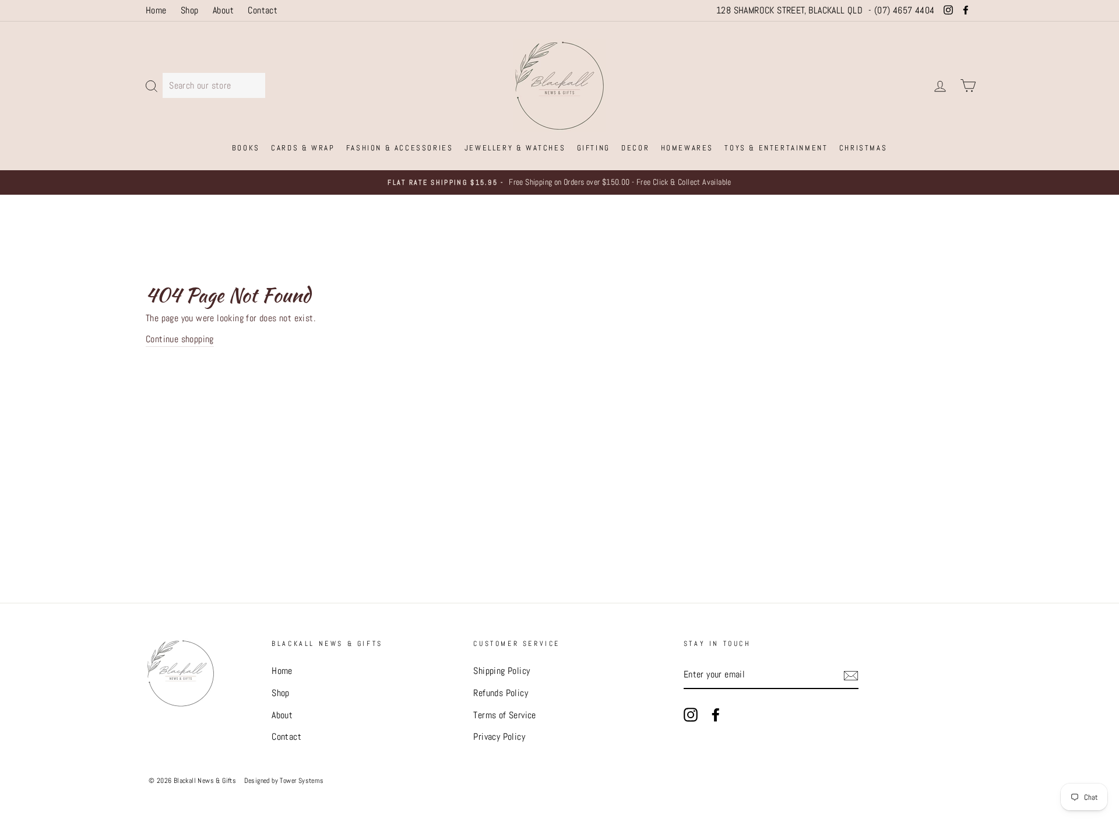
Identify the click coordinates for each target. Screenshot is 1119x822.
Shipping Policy (501, 671)
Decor (635, 148)
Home (156, 10)
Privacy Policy (499, 736)
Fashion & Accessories (399, 148)
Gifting (593, 148)
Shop (190, 10)
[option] (559, 182)
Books (246, 148)
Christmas (863, 148)
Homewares (687, 148)
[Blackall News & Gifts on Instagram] (691, 714)
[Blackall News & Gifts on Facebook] (716, 714)
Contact (262, 10)
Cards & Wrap (303, 148)
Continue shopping (180, 339)
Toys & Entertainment (776, 148)
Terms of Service (504, 715)
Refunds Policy (500, 693)
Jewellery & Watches (515, 148)
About (223, 10)
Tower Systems (301, 780)
